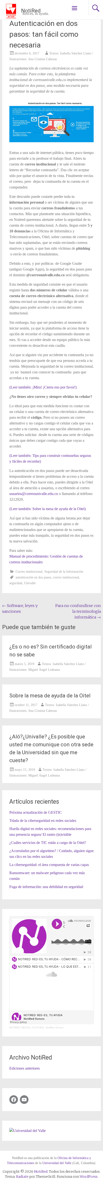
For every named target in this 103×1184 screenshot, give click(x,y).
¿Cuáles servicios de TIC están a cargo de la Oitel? (47, 843)
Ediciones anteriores (24, 1068)
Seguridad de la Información (63, 571)
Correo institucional (29, 571)
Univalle (30, 583)
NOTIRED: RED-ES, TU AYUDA (26, 1027)
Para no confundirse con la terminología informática (78, 611)
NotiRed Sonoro (54, 1027)
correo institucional (66, 577)
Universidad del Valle (56, 1163)
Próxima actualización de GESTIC (35, 812)
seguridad (15, 583)
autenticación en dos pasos (33, 577)
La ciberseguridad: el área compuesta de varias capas (49, 865)
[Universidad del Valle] (27, 1131)
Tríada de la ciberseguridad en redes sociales (42, 821)
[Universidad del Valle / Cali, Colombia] (13, 11)
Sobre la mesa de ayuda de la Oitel (50, 696)
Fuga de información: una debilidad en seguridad (46, 887)
